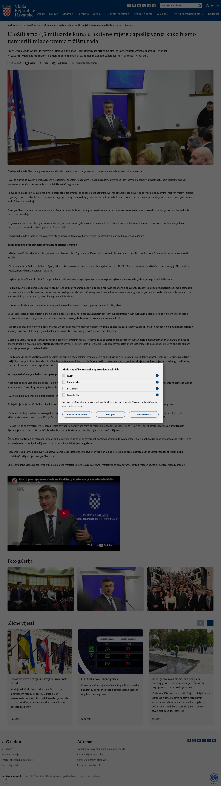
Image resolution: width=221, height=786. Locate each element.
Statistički (72, 388)
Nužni (70, 375)
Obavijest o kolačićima (143, 402)
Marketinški (73, 395)
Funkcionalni (73, 382)
